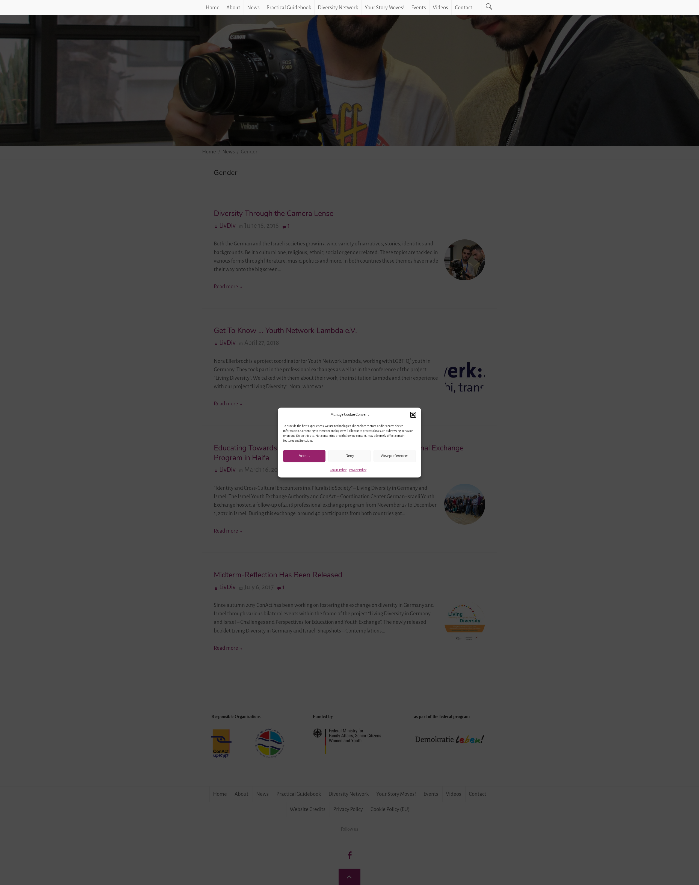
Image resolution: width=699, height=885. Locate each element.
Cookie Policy (338, 469)
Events (418, 7)
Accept (304, 456)
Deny (349, 456)
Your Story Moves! (384, 7)
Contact (463, 7)
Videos (440, 7)
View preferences (394, 456)
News (253, 7)
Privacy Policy (357, 469)
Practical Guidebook (288, 7)
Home (213, 7)
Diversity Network (338, 7)
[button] (413, 414)
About (233, 7)
